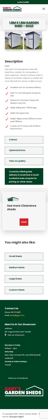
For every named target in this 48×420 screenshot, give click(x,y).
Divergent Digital (17, 417)
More (24, 222)
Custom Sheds (16, 289)
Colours (13, 139)
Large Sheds (15, 278)
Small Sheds (15, 256)
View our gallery (17, 160)
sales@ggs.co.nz (17, 315)
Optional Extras (17, 150)
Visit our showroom (15, 335)
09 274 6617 (16, 312)
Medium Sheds (16, 267)
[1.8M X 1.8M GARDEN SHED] (14, 49)
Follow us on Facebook (18, 378)
